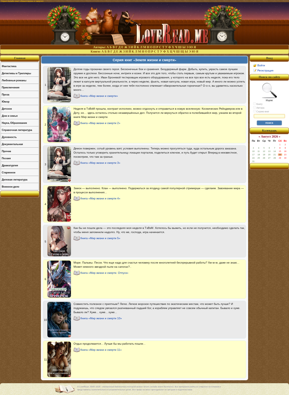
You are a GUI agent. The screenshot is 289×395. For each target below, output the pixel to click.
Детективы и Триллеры (16, 73)
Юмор (5, 101)
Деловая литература (14, 179)
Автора (260, 107)
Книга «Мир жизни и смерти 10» (101, 318)
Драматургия (10, 165)
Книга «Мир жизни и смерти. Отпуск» (104, 272)
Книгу (259, 104)
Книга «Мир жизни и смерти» (99, 95)
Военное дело (10, 186)
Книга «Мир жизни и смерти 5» (100, 238)
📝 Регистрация (263, 70)
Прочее (6, 151)
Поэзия (6, 158)
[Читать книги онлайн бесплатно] (144, 43)
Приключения (10, 87)
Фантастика (9, 66)
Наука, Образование (14, 123)
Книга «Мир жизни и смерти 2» (100, 123)
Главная (19, 58)
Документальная (12, 144)
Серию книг (262, 111)
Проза (5, 94)
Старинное (8, 172)
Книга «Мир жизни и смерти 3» (100, 162)
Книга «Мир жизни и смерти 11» (101, 349)
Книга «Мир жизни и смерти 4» (100, 198)
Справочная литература (17, 130)
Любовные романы (14, 80)
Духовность (9, 137)
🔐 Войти (259, 65)
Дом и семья (10, 115)
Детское (7, 108)
